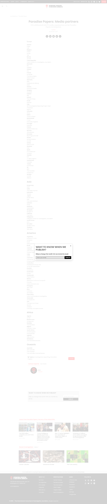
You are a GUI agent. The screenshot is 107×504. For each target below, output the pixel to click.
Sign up (68, 257)
